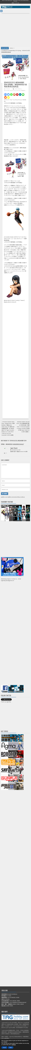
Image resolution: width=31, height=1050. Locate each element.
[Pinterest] (17, 94)
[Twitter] (8, 94)
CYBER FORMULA (17, 89)
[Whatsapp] (11, 94)
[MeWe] (20, 94)
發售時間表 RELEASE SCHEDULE (9, 994)
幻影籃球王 (23, 90)
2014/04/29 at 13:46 (15, 450)
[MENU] (1, 11)
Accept (4, 1047)
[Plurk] (14, 94)
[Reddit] (5, 97)
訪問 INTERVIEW (5, 999)
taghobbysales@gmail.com (7, 580)
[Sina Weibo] (8, 97)
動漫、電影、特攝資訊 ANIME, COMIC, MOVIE (13, 1004)
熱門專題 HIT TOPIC (6, 996)
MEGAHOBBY (7, 90)
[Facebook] (5, 94)
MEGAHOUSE (13, 90)
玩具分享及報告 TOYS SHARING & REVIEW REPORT (14, 1002)
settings (14, 1044)
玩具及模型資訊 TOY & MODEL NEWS (11, 1001)
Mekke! (15, 203)
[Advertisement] (15, 29)
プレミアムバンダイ (17, 154)
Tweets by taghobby (6, 701)
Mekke (23, 269)
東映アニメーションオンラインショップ (13, 271)
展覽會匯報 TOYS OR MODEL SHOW (9, 55)
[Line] (23, 94)
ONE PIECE (18, 90)
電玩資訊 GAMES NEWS (7, 1006)
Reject (10, 1047)
